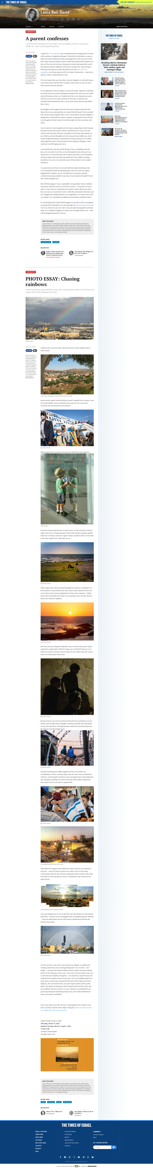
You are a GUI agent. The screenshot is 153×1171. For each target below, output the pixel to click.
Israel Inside (39, 1137)
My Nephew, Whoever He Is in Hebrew (83, 1112)
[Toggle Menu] (2, 2)
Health (59, 1102)
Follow (43, 19)
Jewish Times (39, 1134)
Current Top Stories (114, 38)
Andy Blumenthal (50, 1113)
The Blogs (44, 9)
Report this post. (30, 83)
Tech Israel (38, 1140)
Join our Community (127, 2)
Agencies (121, 72)
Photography (67, 1102)
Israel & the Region (41, 1131)
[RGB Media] (78, 1166)
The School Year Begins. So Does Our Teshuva (83, 252)
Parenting (55, 242)
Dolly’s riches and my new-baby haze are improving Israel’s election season (55, 253)
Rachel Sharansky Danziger (53, 257)
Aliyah (43, 1102)
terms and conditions (70, 1131)
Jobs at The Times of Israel (72, 1143)
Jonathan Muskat (78, 255)
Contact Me (61, 26)
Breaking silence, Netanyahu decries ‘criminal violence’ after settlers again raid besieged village (114, 66)
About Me (51, 26)
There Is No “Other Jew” (54, 1111)
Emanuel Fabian (108, 72)
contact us (67, 1145)
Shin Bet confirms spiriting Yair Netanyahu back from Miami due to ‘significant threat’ (121, 106)
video (37, 1151)
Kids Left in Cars (46, 242)
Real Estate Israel (40, 1143)
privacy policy (68, 1134)
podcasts (38, 1148)
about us (67, 1137)
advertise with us (69, 1140)
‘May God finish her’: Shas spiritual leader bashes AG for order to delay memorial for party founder (121, 93)
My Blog (43, 26)
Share (29, 56)
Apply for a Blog (122, 26)
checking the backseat (83, 205)
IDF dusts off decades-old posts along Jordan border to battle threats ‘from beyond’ (121, 131)
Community (51, 1102)
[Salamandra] (92, 1166)
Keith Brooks (77, 1115)
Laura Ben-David (55, 12)
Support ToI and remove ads (144, 2)
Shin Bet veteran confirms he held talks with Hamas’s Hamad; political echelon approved (120, 80)
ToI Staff (115, 72)
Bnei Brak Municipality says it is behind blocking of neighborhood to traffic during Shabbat (121, 118)
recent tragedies (54, 53)
